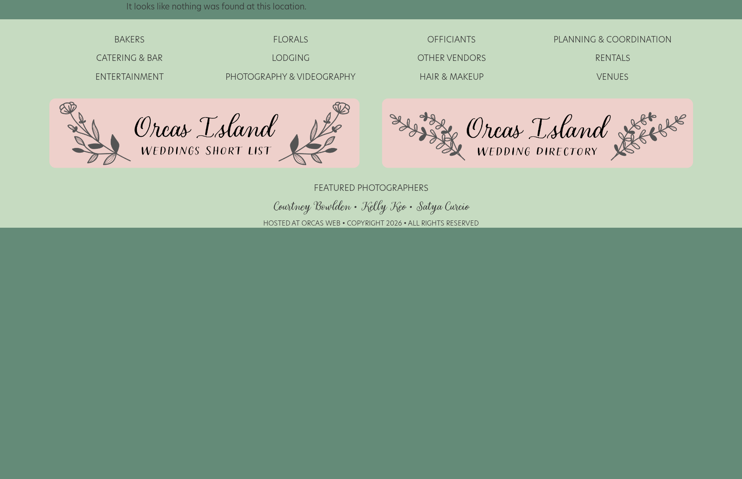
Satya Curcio (442, 207)
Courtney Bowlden (312, 207)
